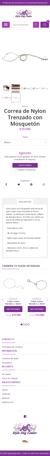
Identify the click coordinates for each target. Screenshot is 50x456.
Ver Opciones (13, 309)
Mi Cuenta (6, 374)
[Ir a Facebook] (25, 416)
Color (25, 137)
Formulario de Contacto (12, 347)
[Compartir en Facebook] (6, 184)
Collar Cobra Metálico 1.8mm (13, 302)
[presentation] (5, 57)
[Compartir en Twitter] (19, 184)
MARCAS (6, 398)
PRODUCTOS (8, 402)
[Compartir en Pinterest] (31, 184)
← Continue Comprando (25, 169)
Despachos (7, 362)
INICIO (5, 390)
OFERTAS (6, 394)
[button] (21, 324)
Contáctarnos (25, 165)
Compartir (25, 181)
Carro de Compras (10, 378)
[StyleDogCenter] (24, 14)
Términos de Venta (10, 358)
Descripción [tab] (25, 202)
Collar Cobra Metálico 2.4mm (37, 302)
